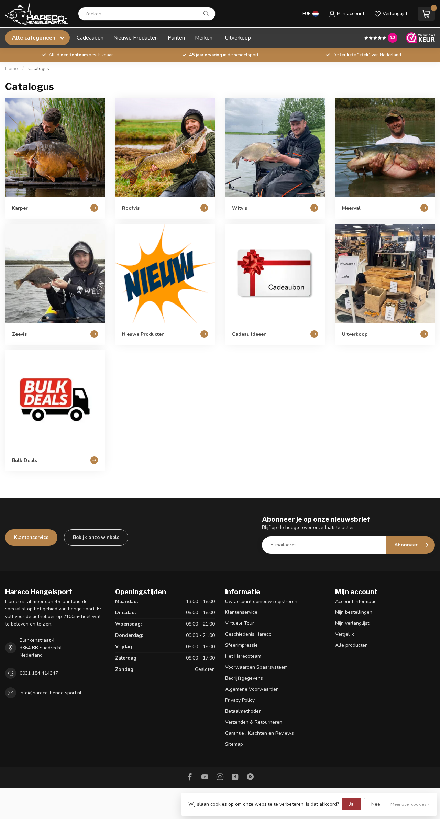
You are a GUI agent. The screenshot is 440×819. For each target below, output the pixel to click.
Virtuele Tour (239, 623)
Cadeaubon (90, 37)
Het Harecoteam (243, 656)
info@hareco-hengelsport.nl (50, 692)
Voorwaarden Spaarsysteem (256, 667)
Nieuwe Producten (135, 37)
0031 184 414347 (39, 673)
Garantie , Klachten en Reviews (259, 733)
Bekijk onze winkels (96, 537)
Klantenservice (31, 537)
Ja (351, 804)
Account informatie (356, 601)
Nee (375, 804)
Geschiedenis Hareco (248, 634)
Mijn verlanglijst (352, 623)
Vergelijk (344, 634)
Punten (176, 37)
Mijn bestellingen (353, 612)
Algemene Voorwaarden (252, 689)
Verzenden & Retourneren (253, 722)
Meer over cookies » (410, 804)
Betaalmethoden (243, 711)
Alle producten (351, 645)
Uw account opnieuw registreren (261, 601)
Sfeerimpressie (241, 645)
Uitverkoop (238, 37)
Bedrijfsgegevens (244, 678)
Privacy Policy (240, 700)
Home (11, 69)
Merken (203, 37)
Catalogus (38, 69)
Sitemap (234, 744)
